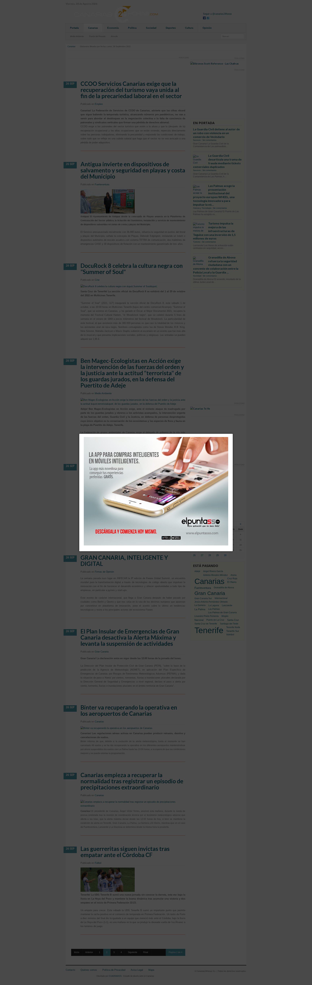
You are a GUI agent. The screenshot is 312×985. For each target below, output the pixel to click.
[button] (232, 433)
